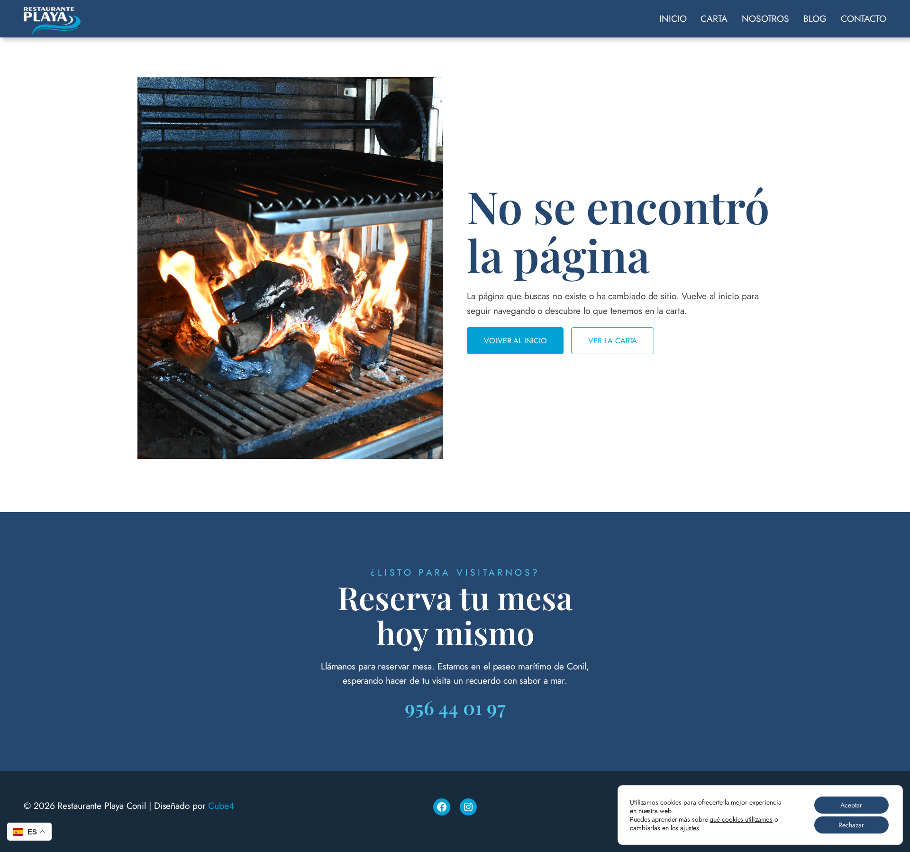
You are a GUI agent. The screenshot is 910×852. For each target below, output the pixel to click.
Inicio (672, 18)
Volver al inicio (515, 340)
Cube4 (221, 805)
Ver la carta (612, 340)
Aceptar (851, 805)
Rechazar (851, 825)
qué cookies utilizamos (741, 819)
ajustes (689, 828)
